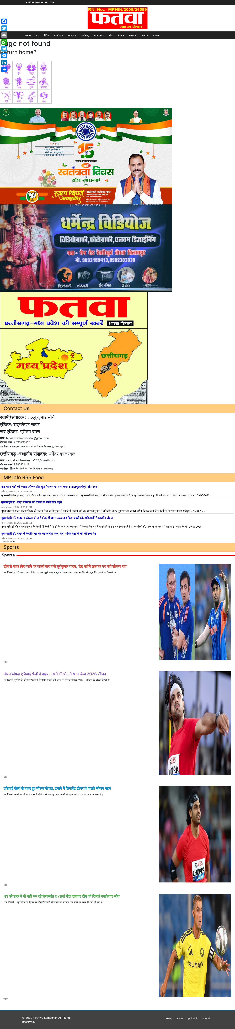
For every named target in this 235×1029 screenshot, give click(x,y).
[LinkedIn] (4, 62)
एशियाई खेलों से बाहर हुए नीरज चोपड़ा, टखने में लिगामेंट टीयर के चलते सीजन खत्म (57, 788)
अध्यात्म (145, 35)
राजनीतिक (58, 35)
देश (37, 35)
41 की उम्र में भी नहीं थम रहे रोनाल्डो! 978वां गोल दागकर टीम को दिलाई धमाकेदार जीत (61, 896)
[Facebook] (4, 21)
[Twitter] (4, 28)
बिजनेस (121, 35)
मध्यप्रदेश (72, 35)
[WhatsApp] (4, 41)
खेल (111, 35)
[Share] (4, 69)
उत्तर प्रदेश (99, 35)
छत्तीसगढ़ (85, 35)
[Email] (4, 35)
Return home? (18, 52)
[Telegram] (4, 48)
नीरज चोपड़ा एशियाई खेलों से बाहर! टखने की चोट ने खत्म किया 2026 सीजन (55, 674)
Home (28, 35)
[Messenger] (4, 55)
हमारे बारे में (192, 1018)
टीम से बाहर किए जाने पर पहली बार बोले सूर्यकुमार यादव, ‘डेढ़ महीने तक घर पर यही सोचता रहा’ (65, 566)
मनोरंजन (132, 35)
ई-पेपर (156, 35)
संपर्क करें (206, 1018)
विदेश (46, 35)
